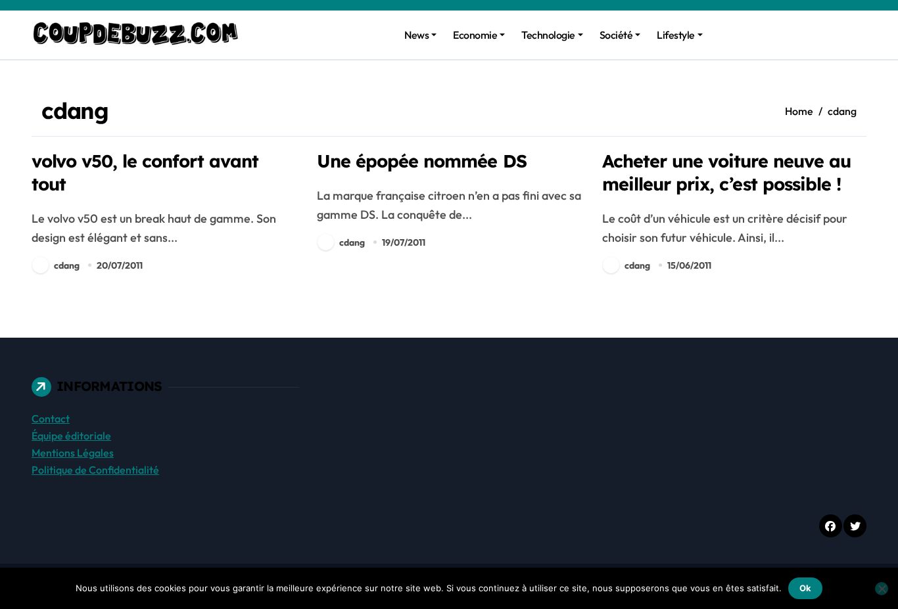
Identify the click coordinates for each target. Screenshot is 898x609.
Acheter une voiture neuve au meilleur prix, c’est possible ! (726, 172)
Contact (51, 418)
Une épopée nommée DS (422, 161)
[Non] (881, 588)
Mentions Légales (73, 452)
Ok (805, 588)
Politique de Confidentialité (95, 469)
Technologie (548, 34)
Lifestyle (676, 34)
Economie (475, 34)
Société (616, 34)
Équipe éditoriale (71, 435)
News (416, 34)
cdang (67, 265)
